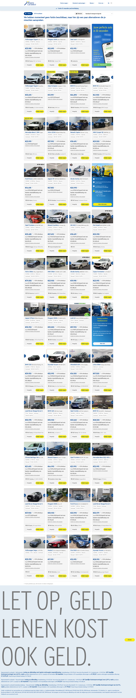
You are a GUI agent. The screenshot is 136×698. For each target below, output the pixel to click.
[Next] (44, 30)
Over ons (100, 3)
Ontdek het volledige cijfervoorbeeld (32, 57)
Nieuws (92, 3)
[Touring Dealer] (30, 3)
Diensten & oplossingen (79, 3)
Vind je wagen (64, 3)
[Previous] (25, 30)
